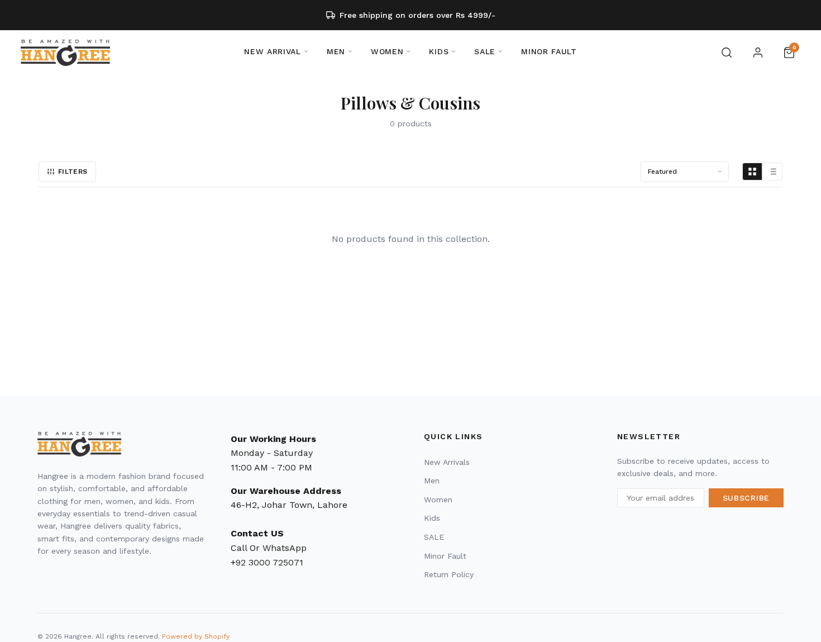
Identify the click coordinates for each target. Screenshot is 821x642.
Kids (432, 517)
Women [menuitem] (387, 51)
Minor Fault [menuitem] (549, 51)
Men (432, 480)
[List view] (772, 171)
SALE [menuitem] (484, 51)
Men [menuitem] (336, 51)
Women (438, 499)
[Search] (726, 52)
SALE (434, 536)
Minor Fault (445, 555)
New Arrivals (447, 462)
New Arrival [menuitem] (272, 51)
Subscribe (746, 497)
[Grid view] (753, 171)
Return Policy (449, 574)
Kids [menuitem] (438, 51)
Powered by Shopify (196, 636)
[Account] (758, 52)
